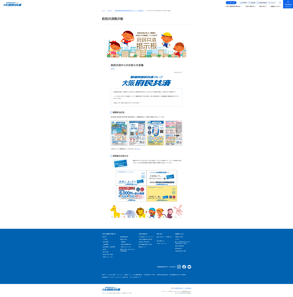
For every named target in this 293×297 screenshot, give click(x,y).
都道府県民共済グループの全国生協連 (183, 288)
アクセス (273, 2)
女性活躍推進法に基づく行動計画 (177, 274)
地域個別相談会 (263, 2)
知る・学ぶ (160, 234)
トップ (103, 10)
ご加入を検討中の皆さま (109, 234)
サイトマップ (120, 274)
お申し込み (232, 2)
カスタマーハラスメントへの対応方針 (119, 277)
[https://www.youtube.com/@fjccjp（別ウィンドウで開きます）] (189, 267)
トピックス (109, 10)
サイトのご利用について (135, 277)
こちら (138, 149)
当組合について (179, 234)
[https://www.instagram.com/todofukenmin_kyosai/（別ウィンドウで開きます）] (179, 267)
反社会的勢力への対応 (149, 274)
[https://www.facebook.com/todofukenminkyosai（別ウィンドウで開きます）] (184, 267)
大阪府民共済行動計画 (162, 274)
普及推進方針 (105, 277)
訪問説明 (253, 2)
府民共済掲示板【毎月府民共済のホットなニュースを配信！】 (129, 10)
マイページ (288, 5)
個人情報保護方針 (137, 274)
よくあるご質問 (111, 274)
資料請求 (245, 2)
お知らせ (104, 274)
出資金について (128, 274)
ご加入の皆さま (142, 234)
